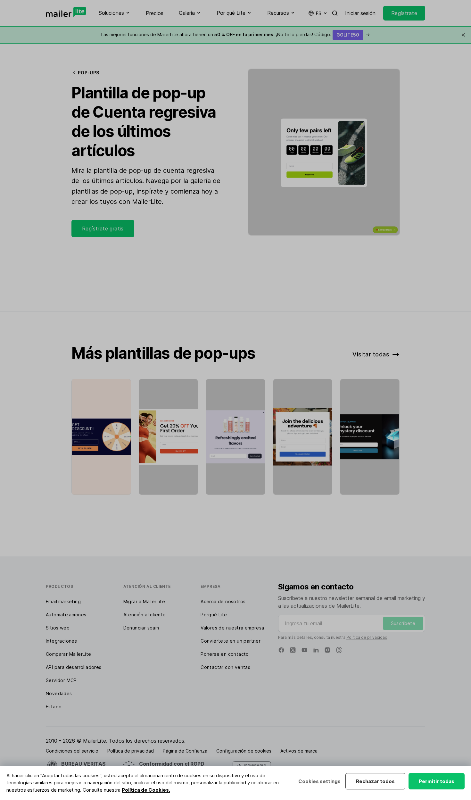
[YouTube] (304, 650)
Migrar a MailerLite (144, 601)
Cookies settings (319, 781)
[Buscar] (334, 13)
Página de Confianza (185, 751)
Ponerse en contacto (225, 654)
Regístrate (404, 13)
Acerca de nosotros (223, 601)
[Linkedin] (316, 650)
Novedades (59, 693)
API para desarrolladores (74, 667)
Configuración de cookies (243, 751)
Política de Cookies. (146, 790)
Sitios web (58, 627)
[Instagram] (327, 650)
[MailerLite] (66, 12)
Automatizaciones (66, 614)
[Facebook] (281, 650)
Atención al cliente (144, 614)
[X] (293, 650)
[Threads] (339, 650)
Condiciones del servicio (72, 751)
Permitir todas (436, 781)
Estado (54, 706)
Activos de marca (299, 751)
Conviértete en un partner (230, 641)
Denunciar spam (141, 627)
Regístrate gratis (103, 228)
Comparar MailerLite (68, 654)
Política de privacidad (366, 637)
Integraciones (61, 641)
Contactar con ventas (225, 667)
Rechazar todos (375, 781)
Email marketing (63, 601)
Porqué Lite (214, 614)
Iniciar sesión (360, 13)
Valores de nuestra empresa (232, 627)
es (318, 13)
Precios (154, 13)
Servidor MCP (61, 680)
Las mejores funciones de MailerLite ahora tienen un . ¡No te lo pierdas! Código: (235, 34)
